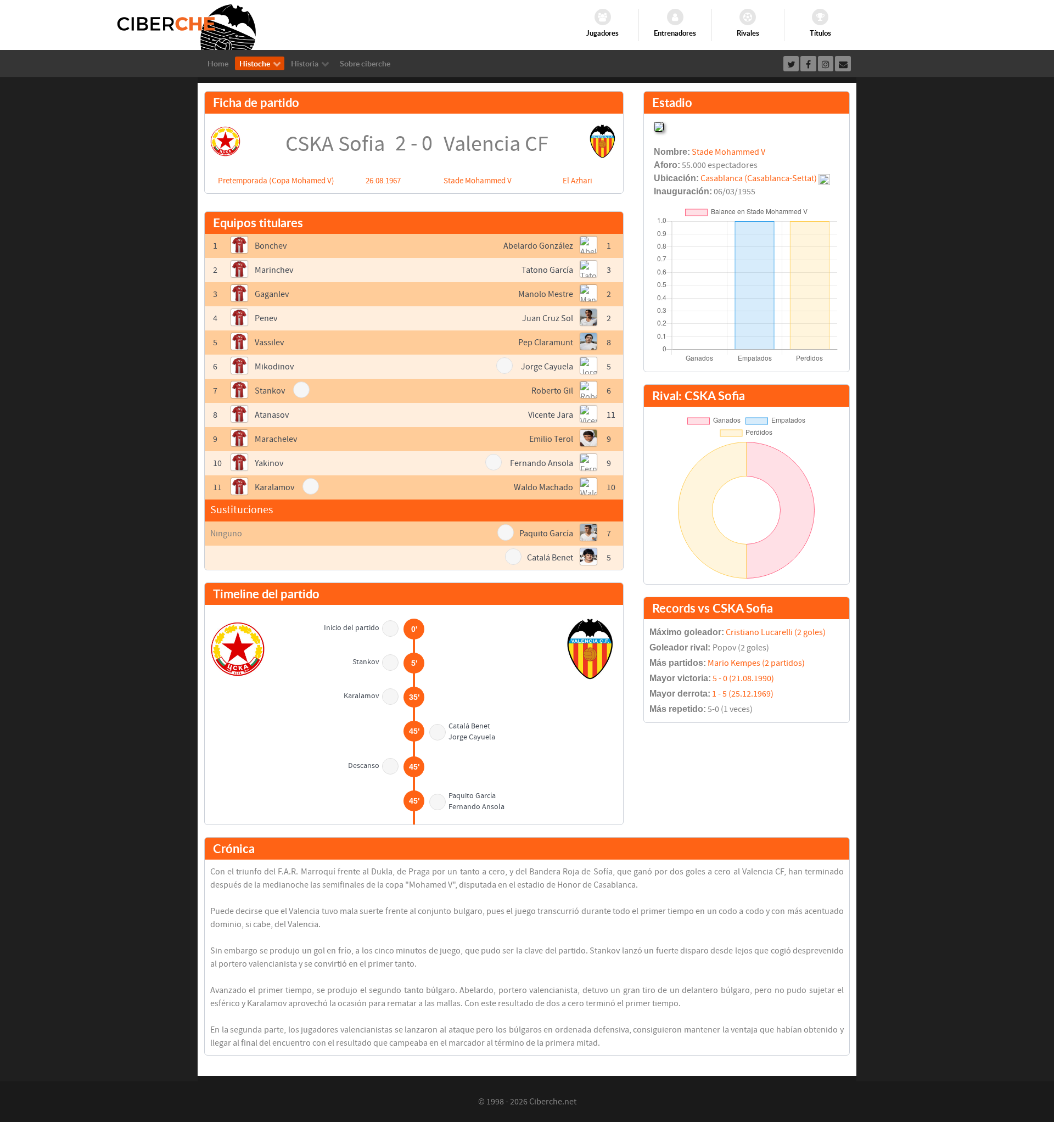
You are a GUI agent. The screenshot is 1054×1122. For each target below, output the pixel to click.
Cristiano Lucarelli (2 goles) (776, 632)
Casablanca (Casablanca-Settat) (758, 178)
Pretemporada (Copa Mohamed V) (276, 181)
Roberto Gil (552, 391)
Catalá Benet (550, 558)
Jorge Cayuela (547, 367)
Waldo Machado (543, 487)
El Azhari (577, 181)
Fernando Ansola (541, 463)
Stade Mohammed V (478, 181)
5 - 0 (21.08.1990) (743, 678)
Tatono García (547, 270)
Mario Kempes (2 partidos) (756, 663)
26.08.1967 (383, 181)
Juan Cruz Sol (547, 318)
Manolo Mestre (545, 294)
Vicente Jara (550, 415)
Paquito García (546, 533)
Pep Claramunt (545, 342)
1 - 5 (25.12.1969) (742, 694)
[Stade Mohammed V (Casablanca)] (659, 126)
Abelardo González (538, 246)
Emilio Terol (551, 439)
